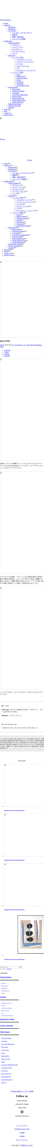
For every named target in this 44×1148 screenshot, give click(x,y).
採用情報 (22, 1136)
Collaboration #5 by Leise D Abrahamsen (14, 909)
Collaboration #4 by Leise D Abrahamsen (14, 959)
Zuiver (3, 1053)
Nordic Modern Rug (6, 1079)
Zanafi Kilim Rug (6, 1076)
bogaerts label (5, 1050)
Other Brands (5, 1032)
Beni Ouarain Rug (6, 1073)
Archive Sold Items (6, 1025)
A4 (13, 345)
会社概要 (22, 1132)
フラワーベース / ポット (6, 1008)
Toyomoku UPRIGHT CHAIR (9, 1065)
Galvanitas (4, 1041)
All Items (3, 1082)
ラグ (2, 1012)
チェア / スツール (5, 1010)
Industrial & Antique (7, 1019)
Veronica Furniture (6, 1038)
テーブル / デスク (5, 990)
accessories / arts (20, 345)
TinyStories (4, 1071)
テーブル (3, 1005)
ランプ (2, 993)
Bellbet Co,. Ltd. (27, 1145)
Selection (3, 997)
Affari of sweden (5, 1059)
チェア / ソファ (4, 985)
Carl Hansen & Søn (6, 1068)
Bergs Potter (4, 1047)
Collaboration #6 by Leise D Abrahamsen (14, 860)
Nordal (3, 1062)
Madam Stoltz (5, 1056)
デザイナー (3, 983)
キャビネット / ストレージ (7, 1015)
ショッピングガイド (22, 1125)
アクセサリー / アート (6, 1003)
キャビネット (4, 988)
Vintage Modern (5, 977)
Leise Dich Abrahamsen (34, 345)
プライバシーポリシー (22, 1140)
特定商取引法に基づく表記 (22, 1129)
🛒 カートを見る (6, 969)
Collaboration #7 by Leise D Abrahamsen (14, 810)
